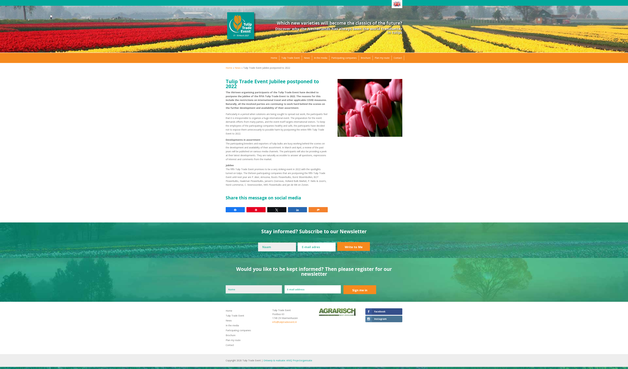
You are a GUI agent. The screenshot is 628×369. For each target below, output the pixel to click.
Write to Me (354, 247)
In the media (320, 57)
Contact (398, 57)
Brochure (366, 57)
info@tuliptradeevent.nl (284, 322)
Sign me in (359, 290)
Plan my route (382, 57)
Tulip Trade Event (290, 57)
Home (274, 57)
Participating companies (344, 57)
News (307, 57)
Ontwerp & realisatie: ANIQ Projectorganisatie (287, 360)
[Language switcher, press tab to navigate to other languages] (397, 4)
